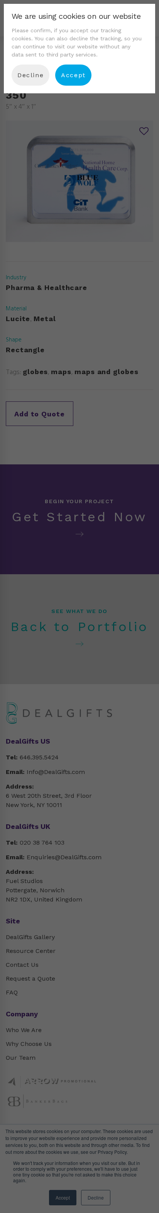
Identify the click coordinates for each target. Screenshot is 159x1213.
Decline (30, 75)
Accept (73, 75)
